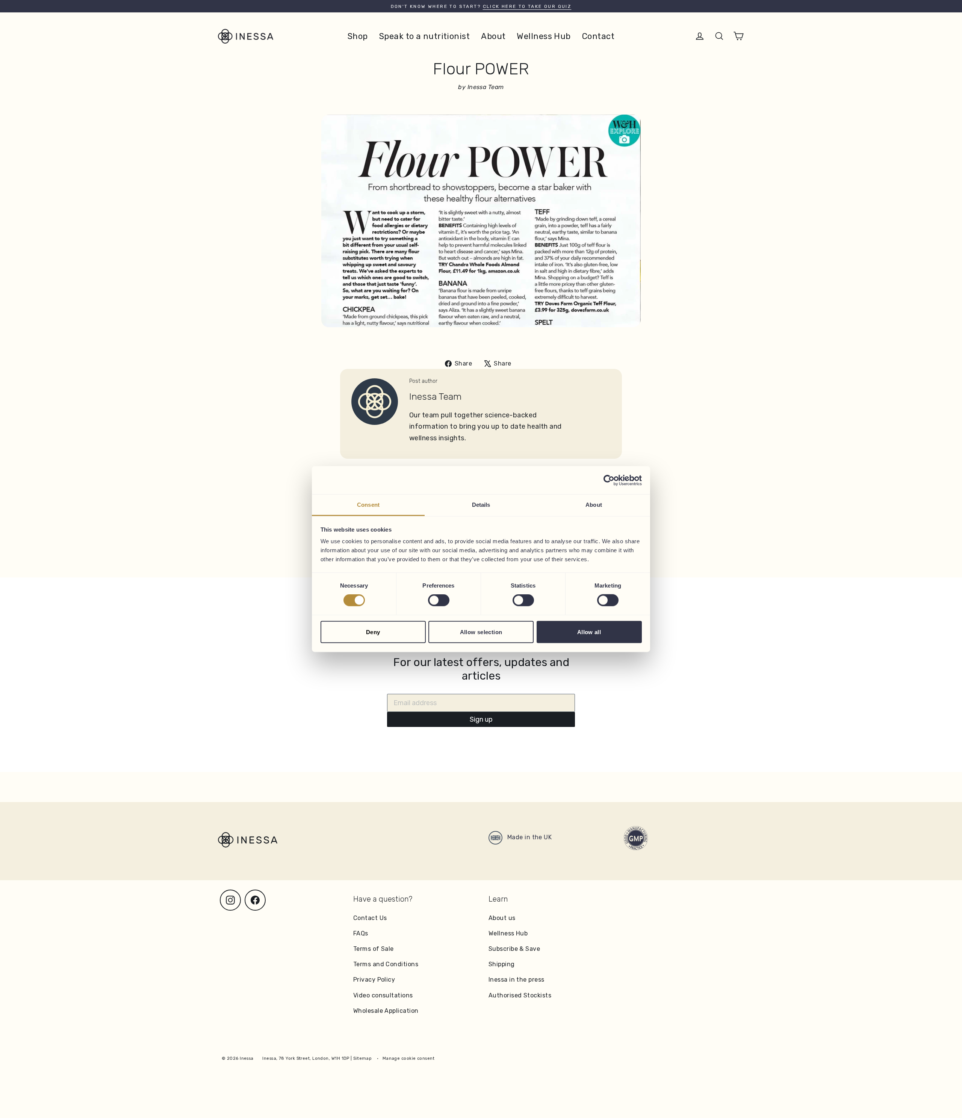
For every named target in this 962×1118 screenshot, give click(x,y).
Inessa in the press (517, 979)
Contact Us (370, 918)
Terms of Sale (373, 948)
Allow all (589, 631)
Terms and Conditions (385, 964)
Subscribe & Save (514, 948)
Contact (598, 36)
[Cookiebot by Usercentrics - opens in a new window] (609, 480)
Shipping (502, 964)
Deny (373, 631)
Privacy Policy (374, 979)
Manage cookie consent (408, 1058)
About (493, 36)
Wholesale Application (385, 1010)
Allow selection (481, 631)
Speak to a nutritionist (424, 36)
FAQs (360, 933)
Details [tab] (481, 505)
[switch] (438, 600)
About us (502, 918)
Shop (358, 36)
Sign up (481, 719)
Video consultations (383, 995)
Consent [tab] (368, 505)
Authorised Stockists (520, 995)
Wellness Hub (543, 36)
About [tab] (593, 505)
